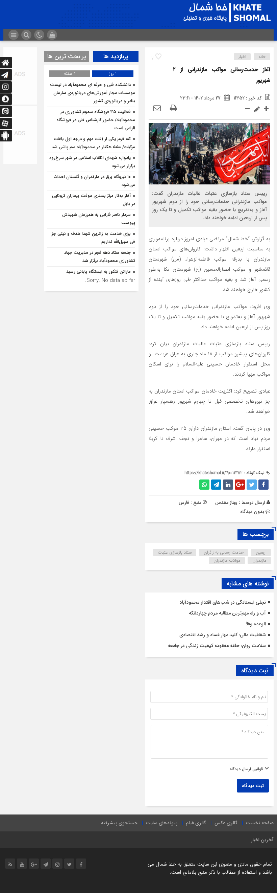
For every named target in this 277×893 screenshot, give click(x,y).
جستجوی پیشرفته (119, 823)
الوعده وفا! (256, 624)
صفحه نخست (260, 823)
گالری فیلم (196, 823)
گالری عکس (226, 823)
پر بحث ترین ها (66, 56)
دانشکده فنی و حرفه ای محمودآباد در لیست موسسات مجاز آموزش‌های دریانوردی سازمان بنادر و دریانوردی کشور (92, 93)
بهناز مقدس (226, 502)
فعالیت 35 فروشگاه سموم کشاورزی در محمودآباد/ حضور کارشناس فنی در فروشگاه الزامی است (95, 120)
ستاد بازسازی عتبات (175, 552)
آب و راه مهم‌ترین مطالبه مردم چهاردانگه (227, 613)
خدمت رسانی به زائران (224, 552)
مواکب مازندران (227, 560)
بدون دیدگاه (252, 511)
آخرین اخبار (262, 840)
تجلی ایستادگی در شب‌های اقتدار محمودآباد (223, 602)
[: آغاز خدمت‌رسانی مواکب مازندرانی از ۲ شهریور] (157, 108)
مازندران (259, 560)
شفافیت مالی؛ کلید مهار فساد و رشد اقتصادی (222, 635)
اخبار (242, 56)
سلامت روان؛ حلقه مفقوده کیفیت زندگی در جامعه (217, 645)
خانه (262, 56)
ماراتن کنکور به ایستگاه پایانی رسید (98, 271)
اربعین (261, 552)
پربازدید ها (115, 56)
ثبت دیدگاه (253, 785)
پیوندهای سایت (161, 823)
